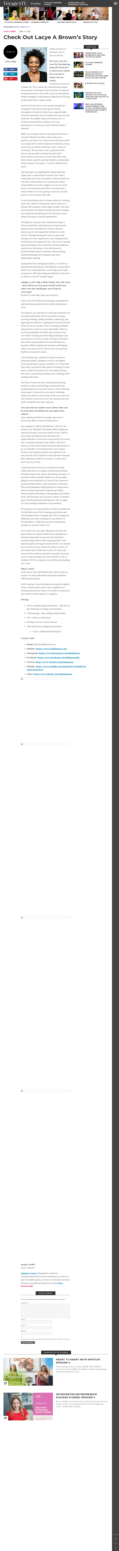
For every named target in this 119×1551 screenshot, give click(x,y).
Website (23, 1331)
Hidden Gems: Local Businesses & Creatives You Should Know (78, 4)
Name (23, 1319)
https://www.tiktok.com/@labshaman (53, 674)
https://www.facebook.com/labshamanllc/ (59, 657)
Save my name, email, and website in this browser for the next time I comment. (45, 1339)
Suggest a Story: (29, 1273)
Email (23, 1325)
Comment (24, 1303)
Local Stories (9, 31)
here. (60, 1283)
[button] (115, 3)
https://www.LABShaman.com (51, 648)
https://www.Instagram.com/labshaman (59, 653)
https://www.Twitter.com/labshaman (54, 662)
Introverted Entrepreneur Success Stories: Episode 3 (76, 1396)
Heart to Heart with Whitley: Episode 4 (78, 1361)
